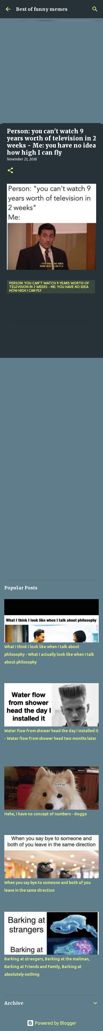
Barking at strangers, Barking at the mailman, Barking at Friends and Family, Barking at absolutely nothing (47, 967)
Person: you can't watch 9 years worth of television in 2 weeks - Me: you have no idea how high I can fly (49, 286)
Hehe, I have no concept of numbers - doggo (45, 814)
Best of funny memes (42, 9)
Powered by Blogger (55, 1023)
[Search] (95, 9)
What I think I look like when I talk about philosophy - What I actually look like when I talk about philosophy (49, 654)
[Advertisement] (51, 72)
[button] (10, 171)
